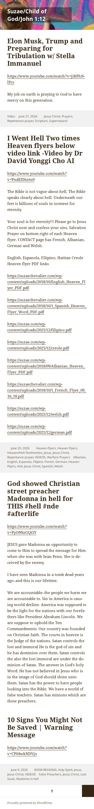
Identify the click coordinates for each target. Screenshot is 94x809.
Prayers (67, 116)
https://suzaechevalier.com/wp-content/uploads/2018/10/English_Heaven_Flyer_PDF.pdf (46, 281)
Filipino (38, 462)
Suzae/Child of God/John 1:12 (27, 14)
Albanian (79, 457)
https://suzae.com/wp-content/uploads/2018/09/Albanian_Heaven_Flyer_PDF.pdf (46, 366)
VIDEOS (40, 457)
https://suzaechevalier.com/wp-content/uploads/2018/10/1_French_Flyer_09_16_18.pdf (46, 390)
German (61, 462)
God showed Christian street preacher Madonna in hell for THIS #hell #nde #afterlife (43, 498)
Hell (20, 466)
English (12, 462)
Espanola (25, 462)
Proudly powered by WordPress (29, 803)
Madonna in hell (27, 779)
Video (11, 116)
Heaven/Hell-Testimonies (24, 453)
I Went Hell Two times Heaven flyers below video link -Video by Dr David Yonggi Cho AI (45, 149)
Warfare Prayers (58, 457)
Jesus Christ (52, 116)
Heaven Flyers (46, 448)
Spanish (47, 466)
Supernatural (58, 121)
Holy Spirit (65, 770)
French (49, 462)
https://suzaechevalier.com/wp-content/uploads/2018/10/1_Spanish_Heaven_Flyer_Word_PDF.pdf (46, 305)
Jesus (47, 453)
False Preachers (50, 774)
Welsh (58, 466)
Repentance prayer (20, 121)
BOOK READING (45, 770)
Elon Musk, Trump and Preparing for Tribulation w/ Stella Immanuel (45, 52)
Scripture (41, 121)
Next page (88, 791)
